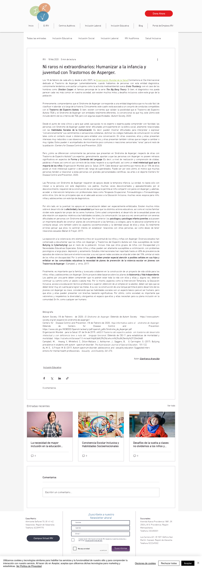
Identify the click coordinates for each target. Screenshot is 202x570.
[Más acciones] (157, 59)
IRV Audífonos (132, 38)
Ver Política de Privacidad (29, 566)
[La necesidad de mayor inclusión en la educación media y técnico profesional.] (50, 424)
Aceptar (188, 563)
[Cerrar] (198, 563)
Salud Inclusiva (153, 38)
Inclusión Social (86, 38)
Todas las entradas (36, 38)
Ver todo (171, 405)
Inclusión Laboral (110, 38)
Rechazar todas (169, 563)
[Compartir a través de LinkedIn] (59, 378)
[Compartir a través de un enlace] (67, 378)
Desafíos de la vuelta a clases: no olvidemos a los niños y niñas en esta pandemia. (151, 444)
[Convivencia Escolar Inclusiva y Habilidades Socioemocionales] (101, 424)
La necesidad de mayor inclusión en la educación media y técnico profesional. (47, 444)
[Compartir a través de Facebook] (44, 378)
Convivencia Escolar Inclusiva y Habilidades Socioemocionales (100, 444)
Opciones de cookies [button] (145, 563)
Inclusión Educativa (62, 38)
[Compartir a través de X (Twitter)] (51, 378)
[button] (93, 25)
